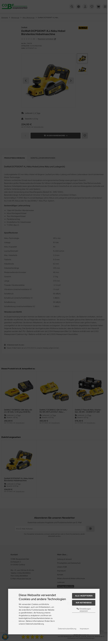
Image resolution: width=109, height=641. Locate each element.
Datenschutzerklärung (67, 628)
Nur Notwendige (84, 603)
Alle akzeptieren (83, 596)
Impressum (84, 628)
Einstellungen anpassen (85, 610)
